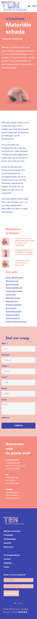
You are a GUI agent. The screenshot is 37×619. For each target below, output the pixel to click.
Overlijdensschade (13, 311)
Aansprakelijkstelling (14, 278)
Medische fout (12, 301)
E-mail (5, 377)
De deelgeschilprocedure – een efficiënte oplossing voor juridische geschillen (24, 252)
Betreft (4, 388)
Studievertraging (13, 315)
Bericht (4, 400)
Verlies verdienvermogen (16, 322)
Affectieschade (12, 281)
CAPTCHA (5, 418)
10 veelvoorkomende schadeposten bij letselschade (22, 263)
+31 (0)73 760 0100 (13, 469)
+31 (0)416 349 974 (12, 498)
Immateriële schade (14, 291)
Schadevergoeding (13, 305)
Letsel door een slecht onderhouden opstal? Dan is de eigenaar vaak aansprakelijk (25, 242)
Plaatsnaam (6, 355)
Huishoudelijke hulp (14, 288)
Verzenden (11, 593)
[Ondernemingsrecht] (18, 84)
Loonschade (11, 294)
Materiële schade (13, 298)
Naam (4, 343)
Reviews (15, 612)
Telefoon (5, 366)
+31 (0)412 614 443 (12, 483)
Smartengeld (11, 308)
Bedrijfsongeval (12, 284)
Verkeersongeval (13, 318)
